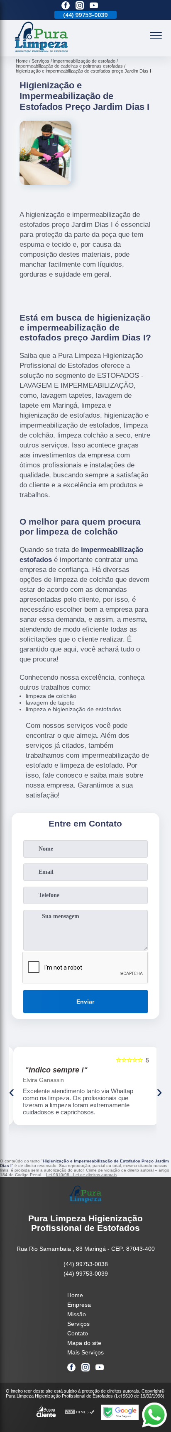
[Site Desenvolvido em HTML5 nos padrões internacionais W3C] (79, 1412)
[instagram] (80, 6)
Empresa (79, 1304)
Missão (76, 1314)
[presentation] (12, 1091)
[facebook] (65, 6)
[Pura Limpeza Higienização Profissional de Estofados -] (41, 52)
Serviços (78, 1323)
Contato (77, 1333)
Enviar (85, 1001)
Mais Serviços (85, 1352)
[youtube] (94, 6)
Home (75, 1295)
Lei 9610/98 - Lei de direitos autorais (81, 1174)
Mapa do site (84, 1343)
